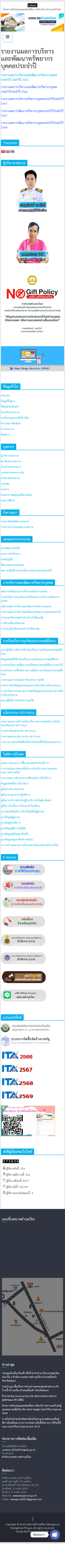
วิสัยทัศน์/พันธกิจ (10, 406)
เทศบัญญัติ (6, 559)
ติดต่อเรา (5, 434)
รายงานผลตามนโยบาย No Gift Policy (20, 736)
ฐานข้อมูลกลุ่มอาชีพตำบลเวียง (17, 839)
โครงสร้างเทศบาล (10, 412)
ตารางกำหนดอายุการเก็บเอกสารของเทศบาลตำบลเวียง (29, 845)
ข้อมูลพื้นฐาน (8, 401)
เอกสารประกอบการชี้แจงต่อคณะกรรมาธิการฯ (25, 762)
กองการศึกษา (8, 500)
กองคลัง (5, 483)
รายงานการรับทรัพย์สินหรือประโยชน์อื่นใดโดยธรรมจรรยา (31, 741)
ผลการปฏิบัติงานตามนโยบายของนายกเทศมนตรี (26, 570)
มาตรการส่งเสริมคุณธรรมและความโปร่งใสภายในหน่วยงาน (31, 685)
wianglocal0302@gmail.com (26, 1499)
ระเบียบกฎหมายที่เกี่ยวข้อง (15, 417)
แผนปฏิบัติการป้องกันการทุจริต (17, 700)
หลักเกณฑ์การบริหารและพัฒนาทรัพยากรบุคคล (26, 606)
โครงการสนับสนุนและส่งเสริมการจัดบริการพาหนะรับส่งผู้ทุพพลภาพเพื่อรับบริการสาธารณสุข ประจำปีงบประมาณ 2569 (31, 1409)
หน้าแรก (5, 395)
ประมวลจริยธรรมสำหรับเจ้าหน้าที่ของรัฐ (22, 617)
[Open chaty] (55, 1534)
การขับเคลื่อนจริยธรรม (13, 623)
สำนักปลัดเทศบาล (10, 478)
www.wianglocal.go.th (25, 1495)
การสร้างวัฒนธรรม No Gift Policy (18, 730)
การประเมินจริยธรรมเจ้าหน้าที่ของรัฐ (20, 628)
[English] (8, 150)
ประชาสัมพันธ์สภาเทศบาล (15, 521)
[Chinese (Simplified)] (3, 150)
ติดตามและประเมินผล (12, 564)
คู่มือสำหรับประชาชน (12, 789)
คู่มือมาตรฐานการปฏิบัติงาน (15, 794)
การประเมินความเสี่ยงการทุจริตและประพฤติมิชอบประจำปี (32, 664)
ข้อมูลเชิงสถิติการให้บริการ (15, 783)
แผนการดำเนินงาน (10, 553)
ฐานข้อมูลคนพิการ (10, 822)
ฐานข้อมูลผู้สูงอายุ (10, 817)
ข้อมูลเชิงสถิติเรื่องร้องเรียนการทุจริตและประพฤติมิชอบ (30, 659)
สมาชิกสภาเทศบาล (11, 461)
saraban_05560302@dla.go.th (19, 1449)
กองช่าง (5, 489)
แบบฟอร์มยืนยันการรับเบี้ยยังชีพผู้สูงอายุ (22, 811)
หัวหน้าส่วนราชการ (11, 466)
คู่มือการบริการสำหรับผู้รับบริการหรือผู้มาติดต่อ (26, 800)
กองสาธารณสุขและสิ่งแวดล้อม (16, 494)
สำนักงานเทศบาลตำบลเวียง (16, 1456)
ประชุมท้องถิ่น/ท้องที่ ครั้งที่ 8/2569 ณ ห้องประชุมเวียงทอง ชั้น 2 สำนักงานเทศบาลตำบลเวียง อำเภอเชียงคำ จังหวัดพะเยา (30, 1376)
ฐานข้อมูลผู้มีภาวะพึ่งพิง (13, 828)
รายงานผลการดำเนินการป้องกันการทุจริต (22, 679)
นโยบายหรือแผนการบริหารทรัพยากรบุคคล (24, 591)
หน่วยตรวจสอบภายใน (12, 472)
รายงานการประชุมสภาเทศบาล (17, 526)
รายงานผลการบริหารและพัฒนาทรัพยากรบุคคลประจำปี (31, 611)
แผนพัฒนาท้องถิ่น (10, 548)
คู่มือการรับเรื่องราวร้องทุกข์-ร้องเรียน (20, 805)
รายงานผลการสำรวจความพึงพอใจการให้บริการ (26, 777)
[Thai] (12, 150)
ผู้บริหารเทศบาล (10, 455)
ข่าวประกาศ (7, 428)
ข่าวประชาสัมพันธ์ (10, 423)
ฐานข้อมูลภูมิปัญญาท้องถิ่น (15, 833)
